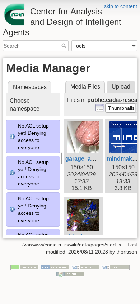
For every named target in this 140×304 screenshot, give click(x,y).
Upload (121, 87)
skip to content (120, 6)
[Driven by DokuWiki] (70, 274)
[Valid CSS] (115, 267)
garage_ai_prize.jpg (92, 159)
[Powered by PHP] (55, 267)
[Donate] (24, 267)
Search (64, 45)
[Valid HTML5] (85, 267)
